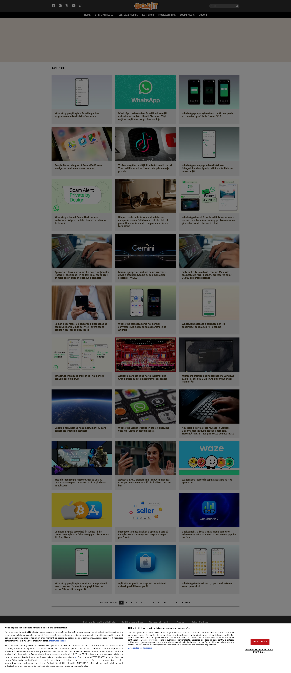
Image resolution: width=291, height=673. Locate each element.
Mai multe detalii (57, 641)
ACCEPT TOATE (260, 642)
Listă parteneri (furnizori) (140, 648)
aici (76, 657)
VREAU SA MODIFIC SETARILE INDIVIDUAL (259, 651)
